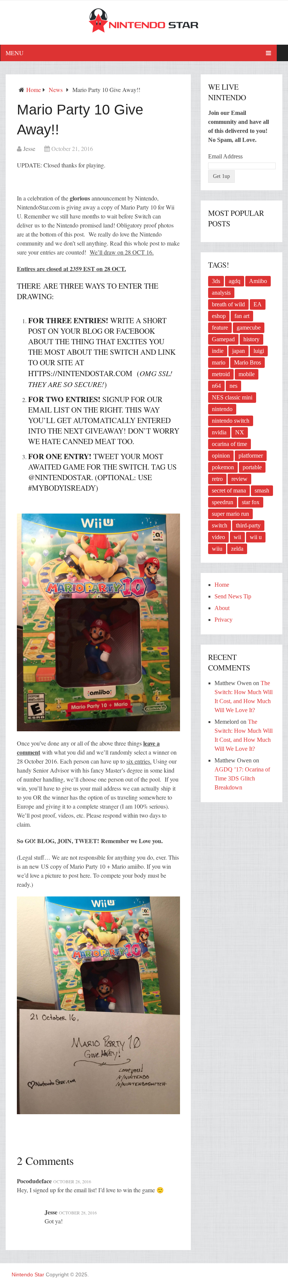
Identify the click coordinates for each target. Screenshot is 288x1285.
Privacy (223, 619)
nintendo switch (230, 420)
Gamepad (223, 339)
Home (33, 89)
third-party (248, 525)
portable (252, 467)
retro (217, 479)
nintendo (222, 409)
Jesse (29, 148)
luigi (259, 351)
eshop (219, 316)
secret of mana (229, 490)
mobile (246, 374)
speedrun (222, 502)
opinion (221, 455)
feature (220, 327)
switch (219, 525)
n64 (216, 386)
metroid (221, 374)
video (218, 537)
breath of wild (228, 304)
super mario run (230, 514)
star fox (251, 502)
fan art (241, 316)
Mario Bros (247, 362)
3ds (216, 281)
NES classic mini (232, 397)
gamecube (249, 327)
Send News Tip (232, 596)
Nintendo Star (28, 1274)
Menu (15, 53)
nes (233, 386)
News (56, 89)
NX (239, 432)
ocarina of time (229, 444)
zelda (237, 548)
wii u (256, 537)
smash (262, 490)
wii (237, 537)
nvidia (219, 432)
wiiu (217, 548)
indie (218, 351)
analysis (221, 292)
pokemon (223, 467)
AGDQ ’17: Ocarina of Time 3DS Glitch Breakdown (242, 778)
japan (238, 351)
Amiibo (258, 281)
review (239, 479)
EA (258, 304)
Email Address (225, 156)
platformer (250, 455)
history (251, 339)
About (222, 608)
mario (218, 362)
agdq (234, 281)
